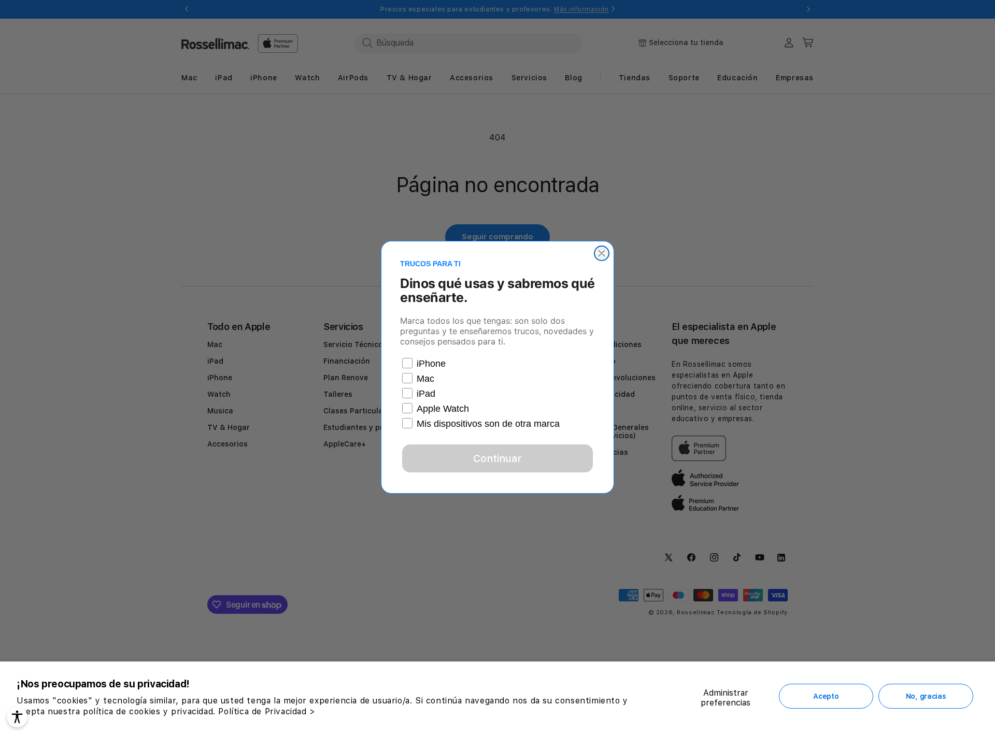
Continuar (497, 458)
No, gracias (926, 696)
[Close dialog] (601, 253)
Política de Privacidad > (266, 711)
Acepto (825, 696)
